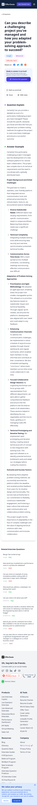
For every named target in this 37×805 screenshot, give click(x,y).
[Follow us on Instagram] (7, 670)
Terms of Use (25, 752)
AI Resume (24, 697)
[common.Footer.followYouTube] (19, 670)
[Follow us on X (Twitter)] (3, 670)
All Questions (6, 14)
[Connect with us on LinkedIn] (11, 670)
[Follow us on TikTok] (15, 670)
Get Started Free (24, 4)
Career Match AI (26, 728)
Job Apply (5, 725)
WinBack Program (9, 762)
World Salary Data (27, 706)
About (22, 742)
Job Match (24, 725)
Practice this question (19, 79)
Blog (3, 742)
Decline (6, 801)
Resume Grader (26, 703)
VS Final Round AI (8, 780)
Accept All (17, 801)
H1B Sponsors (7, 755)
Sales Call (5, 732)
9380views (24, 95)
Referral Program (8, 758)
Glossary (5, 745)
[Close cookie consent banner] (35, 785)
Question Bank (7, 749)
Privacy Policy (25, 749)
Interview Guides (8, 752)
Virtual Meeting (8, 729)
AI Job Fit (23, 731)
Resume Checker (26, 700)
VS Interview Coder (9, 777)
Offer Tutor (24, 710)
